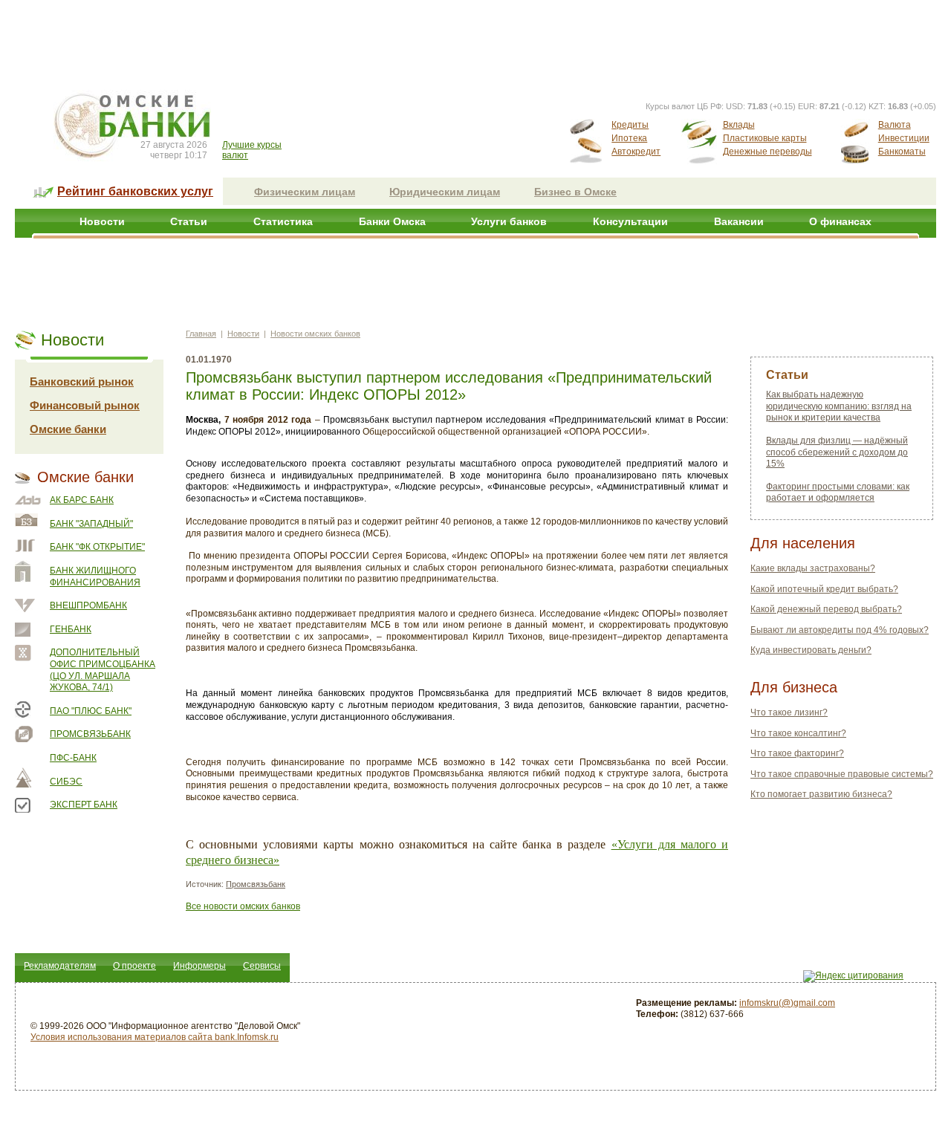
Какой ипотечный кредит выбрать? (824, 589)
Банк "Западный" (91, 524)
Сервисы (262, 966)
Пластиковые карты (765, 138)
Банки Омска (392, 221)
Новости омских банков (315, 333)
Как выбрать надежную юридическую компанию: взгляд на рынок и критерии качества (839, 406)
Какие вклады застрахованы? (812, 568)
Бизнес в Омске (575, 192)
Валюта (894, 125)
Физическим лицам (304, 192)
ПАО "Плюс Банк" (91, 711)
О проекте (134, 966)
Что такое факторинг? (797, 753)
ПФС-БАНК (73, 758)
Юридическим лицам (444, 192)
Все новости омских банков (243, 906)
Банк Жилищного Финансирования (95, 576)
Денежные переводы (767, 151)
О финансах (840, 221)
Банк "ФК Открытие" (97, 547)
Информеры (199, 966)
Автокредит (635, 151)
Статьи (188, 221)
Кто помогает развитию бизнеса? (821, 794)
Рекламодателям (60, 966)
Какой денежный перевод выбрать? (826, 609)
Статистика (283, 221)
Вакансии (739, 221)
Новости (102, 221)
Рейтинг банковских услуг (135, 191)
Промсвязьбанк (90, 734)
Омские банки (68, 429)
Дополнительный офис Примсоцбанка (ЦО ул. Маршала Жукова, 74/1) (102, 669)
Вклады (739, 125)
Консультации (630, 221)
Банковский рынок (82, 381)
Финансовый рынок (85, 405)
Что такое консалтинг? (798, 733)
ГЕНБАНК (70, 629)
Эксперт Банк (83, 804)
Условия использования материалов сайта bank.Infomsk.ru (154, 1037)
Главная (201, 333)
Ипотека (629, 138)
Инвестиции (903, 138)
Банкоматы (902, 151)
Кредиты (630, 125)
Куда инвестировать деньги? (811, 650)
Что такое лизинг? (789, 712)
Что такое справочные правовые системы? (841, 774)
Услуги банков (509, 221)
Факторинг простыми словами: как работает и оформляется (837, 492)
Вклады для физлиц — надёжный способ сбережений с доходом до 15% (837, 452)
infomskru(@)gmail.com (787, 1003)
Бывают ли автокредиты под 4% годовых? (839, 630)
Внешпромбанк (88, 605)
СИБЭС (66, 781)
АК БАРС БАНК (82, 500)
